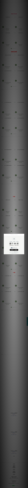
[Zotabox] (23, 253)
